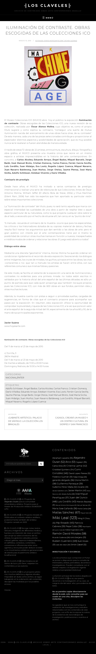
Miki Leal (64, 518)
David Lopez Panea (80, 473)
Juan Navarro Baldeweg (46, 398)
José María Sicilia (78, 395)
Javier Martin (77, 490)
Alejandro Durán (11, 501)
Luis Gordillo (66, 398)
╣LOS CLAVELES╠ (48, 5)
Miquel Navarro (14, 401)
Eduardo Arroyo (29, 392)
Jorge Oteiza (41, 395)
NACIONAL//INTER (15, 377)
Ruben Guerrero (64, 540)
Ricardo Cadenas (61, 537)
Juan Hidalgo (13, 398)
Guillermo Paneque (70, 483)
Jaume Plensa (13, 395)
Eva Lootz (61, 392)
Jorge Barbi (27, 395)
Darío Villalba (13, 392)
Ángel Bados (30, 388)
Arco (70, 461)
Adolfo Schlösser (14, 388)
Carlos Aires (59, 466)
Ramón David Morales (69, 533)
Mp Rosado (65, 522)
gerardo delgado (63, 480)
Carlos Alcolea (45, 388)
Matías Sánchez (66, 512)
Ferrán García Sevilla (77, 392)
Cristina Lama (76, 465)
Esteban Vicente (46, 392)
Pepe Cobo (74, 526)
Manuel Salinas (83, 505)
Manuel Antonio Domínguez (66, 505)
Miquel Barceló (82, 398)
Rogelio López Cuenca (34, 401)
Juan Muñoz (26, 398)
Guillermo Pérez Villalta (64, 487)
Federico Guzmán (62, 477)
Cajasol (81, 462)
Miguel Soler (86, 513)
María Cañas (84, 509)
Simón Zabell (78, 545)
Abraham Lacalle (62, 458)
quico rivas (60, 530)
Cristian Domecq (78, 388)
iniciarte (83, 487)
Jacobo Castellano (60, 491)
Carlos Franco (61, 388)
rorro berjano (78, 537)
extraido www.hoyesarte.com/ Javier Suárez (56, 41)
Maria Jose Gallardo (64, 508)
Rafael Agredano (74, 530)
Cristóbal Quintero (63, 469)
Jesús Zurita (68, 494)
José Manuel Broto (58, 395)
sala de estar (63, 545)
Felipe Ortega (80, 477)
